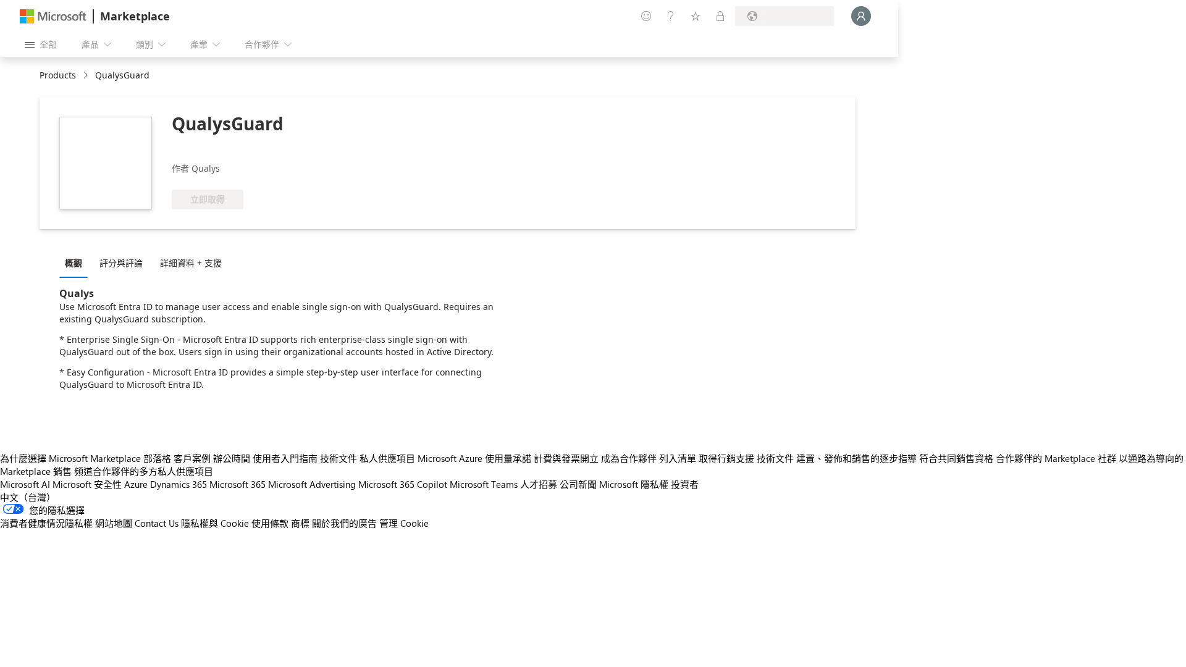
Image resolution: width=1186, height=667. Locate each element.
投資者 (685, 484)
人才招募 (538, 484)
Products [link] (58, 75)
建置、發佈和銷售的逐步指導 (856, 458)
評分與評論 (121, 263)
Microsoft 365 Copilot (402, 484)
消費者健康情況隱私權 (46, 523)
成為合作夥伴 (629, 458)
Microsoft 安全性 (87, 484)
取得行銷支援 (726, 458)
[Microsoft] (53, 16)
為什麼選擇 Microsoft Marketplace (70, 458)
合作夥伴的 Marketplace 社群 (1056, 458)
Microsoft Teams (484, 484)
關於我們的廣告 (344, 523)
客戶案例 (192, 458)
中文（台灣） (28, 497)
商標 (300, 523)
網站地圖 (113, 523)
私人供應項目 (387, 458)
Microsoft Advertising (312, 484)
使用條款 (269, 523)
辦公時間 (231, 458)
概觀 (73, 263)
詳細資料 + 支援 (191, 263)
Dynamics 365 (178, 484)
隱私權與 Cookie (215, 523)
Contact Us (157, 523)
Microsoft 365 (237, 484)
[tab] (76, 262)
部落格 (157, 458)
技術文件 (338, 458)
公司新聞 (578, 484)
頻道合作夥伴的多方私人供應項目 (143, 471)
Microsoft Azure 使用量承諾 (474, 458)
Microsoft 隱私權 (633, 484)
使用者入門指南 (285, 458)
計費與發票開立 (566, 458)
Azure (136, 484)
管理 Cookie (404, 523)
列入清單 (677, 458)
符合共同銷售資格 (956, 458)
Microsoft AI (25, 484)
